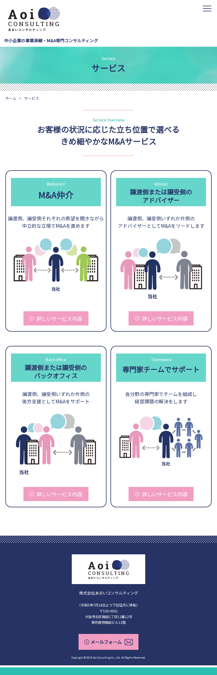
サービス (31, 98)
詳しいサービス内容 (59, 318)
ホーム (10, 98)
